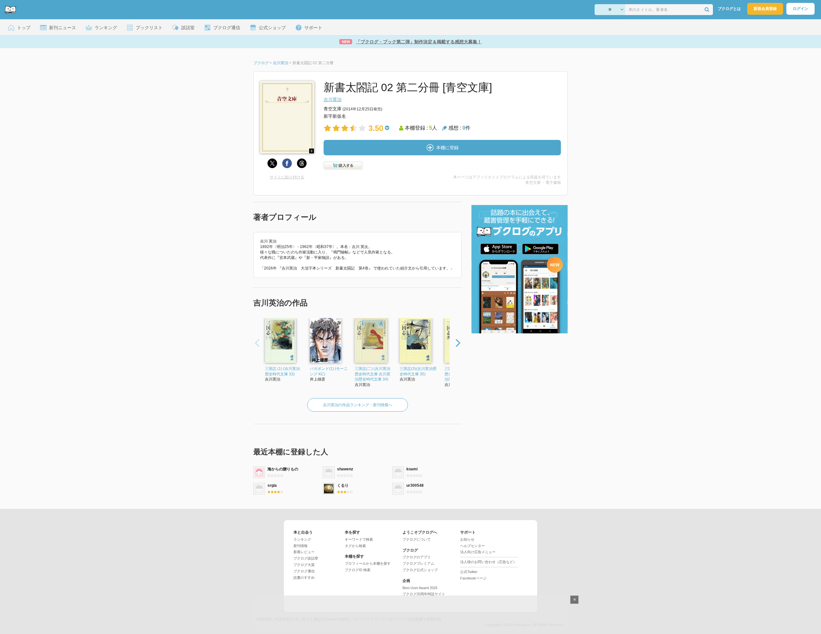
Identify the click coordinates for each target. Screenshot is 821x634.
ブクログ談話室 (305, 558)
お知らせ (467, 539)
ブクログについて (416, 539)
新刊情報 (300, 546)
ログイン (800, 8)
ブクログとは (729, 8)
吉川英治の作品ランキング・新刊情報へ (357, 405)
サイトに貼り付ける (287, 177)
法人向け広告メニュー (477, 552)
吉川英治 (333, 99)
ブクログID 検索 (357, 570)
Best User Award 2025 (419, 588)
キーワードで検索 (359, 539)
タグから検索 (355, 546)
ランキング (302, 539)
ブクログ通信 (304, 571)
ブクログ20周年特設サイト (423, 594)
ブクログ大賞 (304, 565)
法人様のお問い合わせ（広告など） (488, 562)
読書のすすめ (304, 577)
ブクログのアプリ (416, 557)
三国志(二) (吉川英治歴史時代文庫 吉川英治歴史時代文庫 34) (372, 374)
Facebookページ (473, 578)
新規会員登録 (765, 8)
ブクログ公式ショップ (420, 570)
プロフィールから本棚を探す (368, 563)
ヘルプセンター (472, 546)
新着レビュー (304, 552)
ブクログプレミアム (418, 563)
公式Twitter (469, 572)
